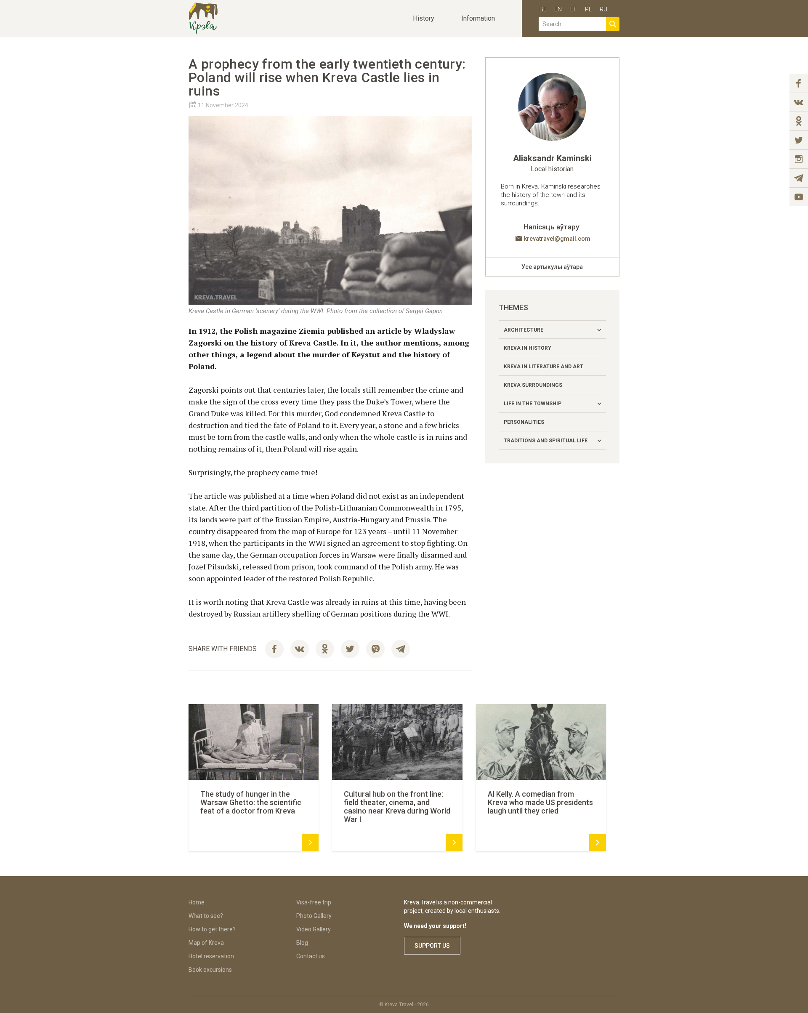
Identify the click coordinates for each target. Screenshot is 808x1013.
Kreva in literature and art (543, 367)
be (543, 9)
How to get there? (212, 929)
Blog (302, 942)
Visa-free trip (313, 902)
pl (588, 9)
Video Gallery (313, 929)
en (558, 9)
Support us (432, 945)
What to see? (206, 915)
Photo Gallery (314, 915)
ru (603, 9)
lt (573, 9)
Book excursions (210, 969)
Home (197, 902)
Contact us (310, 956)
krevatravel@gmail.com (557, 238)
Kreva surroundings (533, 385)
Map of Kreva (206, 942)
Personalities (524, 422)
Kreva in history (527, 348)
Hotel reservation (211, 956)
